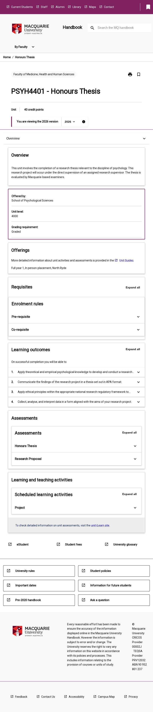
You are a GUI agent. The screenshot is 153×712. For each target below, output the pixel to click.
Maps (92, 7)
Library (77, 7)
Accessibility (76, 696)
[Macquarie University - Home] (30, 30)
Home (7, 57)
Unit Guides (126, 260)
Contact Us (48, 696)
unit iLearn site (100, 525)
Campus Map (106, 696)
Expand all (133, 287)
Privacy (133, 696)
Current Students (22, 7)
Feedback (21, 696)
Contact (109, 7)
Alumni (60, 7)
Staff (44, 7)
